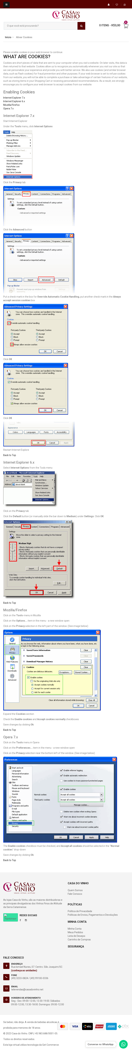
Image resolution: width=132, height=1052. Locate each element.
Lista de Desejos (76, 936)
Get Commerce (50, 1044)
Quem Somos (75, 890)
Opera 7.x (8, 108)
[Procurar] (81, 26)
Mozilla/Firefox (11, 105)
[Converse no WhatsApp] (123, 1045)
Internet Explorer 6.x (14, 101)
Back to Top (9, 455)
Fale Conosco (75, 893)
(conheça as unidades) (24, 970)
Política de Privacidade (80, 911)
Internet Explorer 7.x (14, 97)
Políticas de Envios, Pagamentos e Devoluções (93, 914)
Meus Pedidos (75, 932)
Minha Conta (74, 928)
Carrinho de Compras (79, 939)
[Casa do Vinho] (66, 13)
